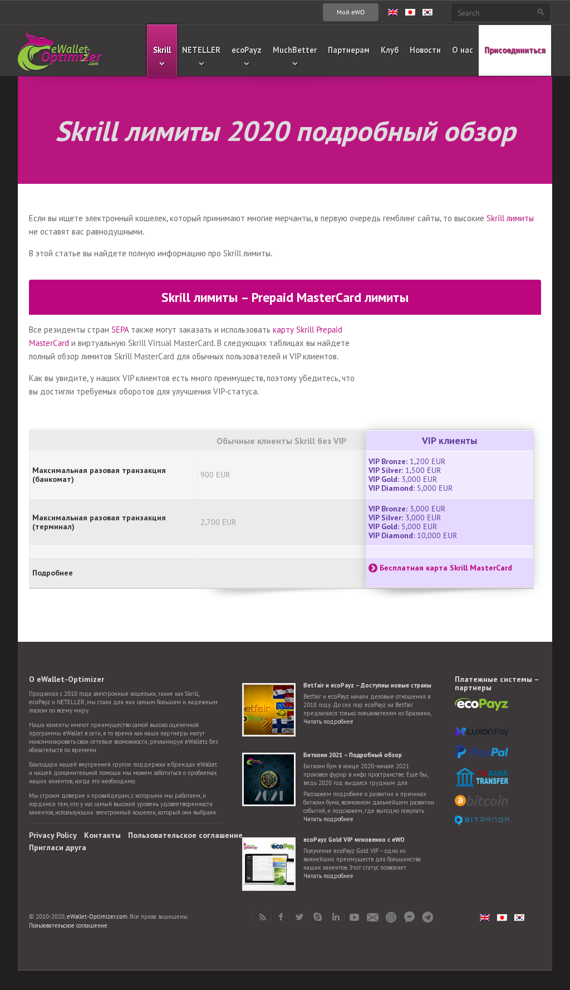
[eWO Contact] (372, 917)
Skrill (162, 50)
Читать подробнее (328, 721)
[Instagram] (391, 917)
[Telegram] (428, 917)
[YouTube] (354, 917)
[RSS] (262, 917)
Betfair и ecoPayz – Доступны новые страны (367, 685)
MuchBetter (295, 50)
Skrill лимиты (510, 218)
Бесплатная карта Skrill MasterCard (446, 568)
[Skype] (317, 917)
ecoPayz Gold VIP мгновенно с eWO (354, 839)
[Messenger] (409, 917)
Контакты (102, 835)
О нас (462, 50)
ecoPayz (247, 50)
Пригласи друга (57, 847)
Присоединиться (515, 50)
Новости (425, 50)
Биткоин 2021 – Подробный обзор (352, 755)
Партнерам (349, 50)
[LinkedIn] (336, 917)
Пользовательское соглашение (185, 835)
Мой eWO (351, 12)
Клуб (390, 50)
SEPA (120, 329)
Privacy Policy (53, 835)
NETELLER (201, 50)
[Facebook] (281, 917)
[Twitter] (299, 917)
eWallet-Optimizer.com (97, 916)
